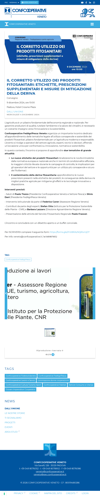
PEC (6, 3)
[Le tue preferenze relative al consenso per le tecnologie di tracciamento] (4, 494)
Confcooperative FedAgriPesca (18, 259)
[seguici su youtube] (82, 2)
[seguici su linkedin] (90, 2)
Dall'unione (15, 111)
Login (85, 493)
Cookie (33, 493)
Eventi (8, 427)
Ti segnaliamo (13, 418)
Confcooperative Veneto (22, 24)
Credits (70, 493)
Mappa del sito (53, 493)
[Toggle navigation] (92, 24)
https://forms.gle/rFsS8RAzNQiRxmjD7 (69, 232)
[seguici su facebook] (86, 2)
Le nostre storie (15, 413)
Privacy (18, 493)
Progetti (10, 422)
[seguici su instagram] (94, 2)
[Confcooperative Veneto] (26, 12)
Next (94, 269)
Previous (6, 269)
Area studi (11, 432)
